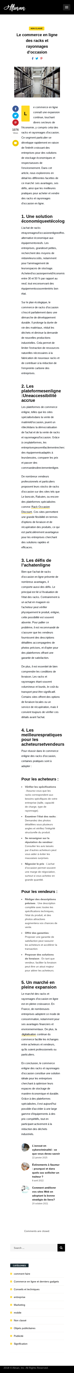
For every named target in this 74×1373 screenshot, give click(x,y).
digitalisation (29, 1034)
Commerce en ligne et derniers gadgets (36, 1281)
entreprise (19, 1297)
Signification (20, 1343)
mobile (17, 1312)
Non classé (37, 28)
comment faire (22, 1273)
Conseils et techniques (27, 1289)
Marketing (19, 1304)
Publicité (18, 1335)
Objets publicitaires (24, 1328)
